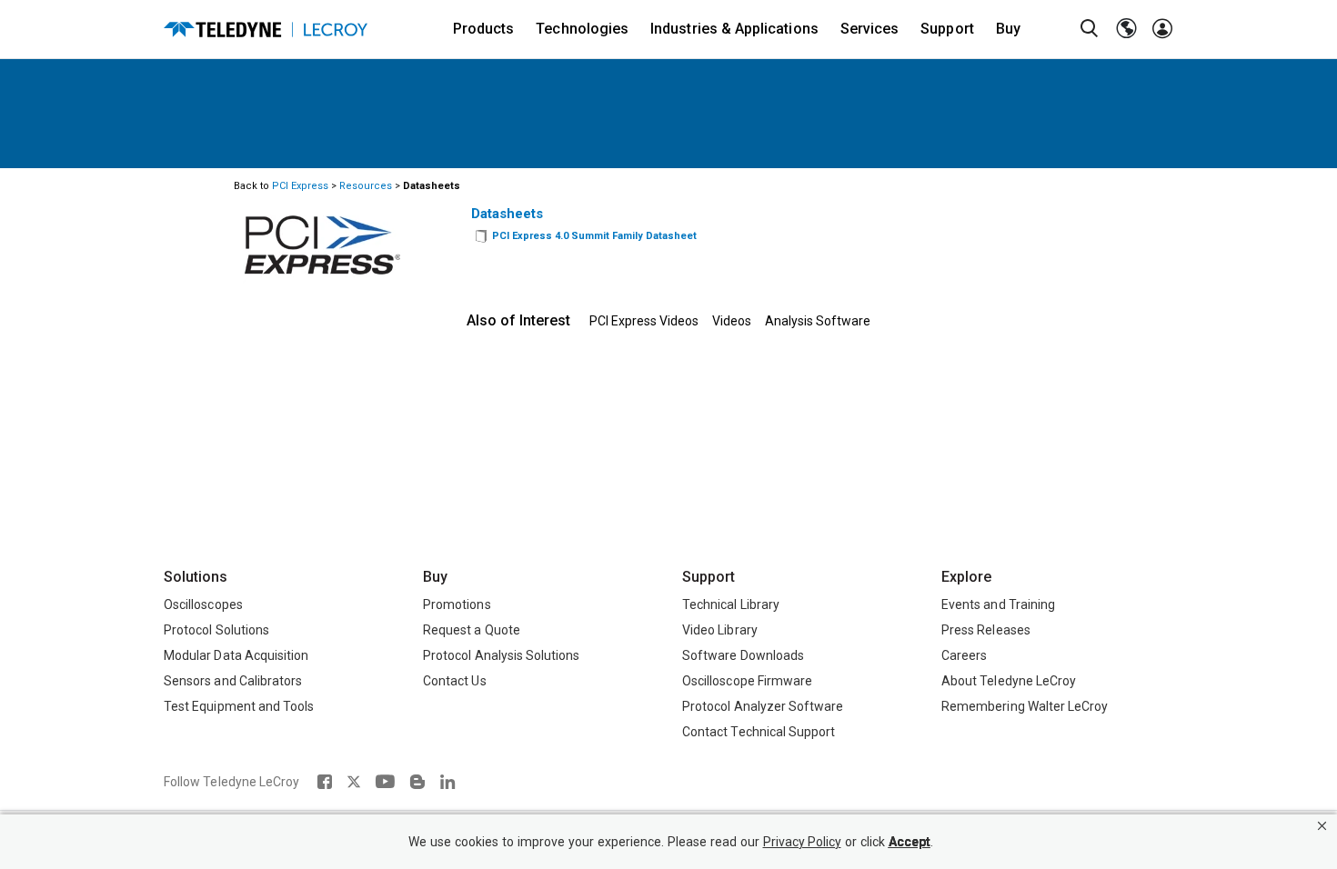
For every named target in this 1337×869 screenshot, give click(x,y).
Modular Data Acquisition (236, 655)
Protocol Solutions (216, 630)
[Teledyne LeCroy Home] (265, 30)
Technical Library (730, 604)
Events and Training (998, 604)
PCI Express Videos (644, 321)
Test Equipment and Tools (239, 706)
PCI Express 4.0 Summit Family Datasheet (594, 236)
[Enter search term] (1090, 29)
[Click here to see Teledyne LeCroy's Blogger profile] (417, 781)
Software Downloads (743, 655)
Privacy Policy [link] (802, 842)
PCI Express (300, 186)
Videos (731, 321)
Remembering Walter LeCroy (1024, 706)
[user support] (1162, 29)
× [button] (1322, 825)
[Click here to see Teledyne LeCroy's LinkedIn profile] (448, 781)
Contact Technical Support (758, 731)
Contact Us (455, 680)
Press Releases (985, 630)
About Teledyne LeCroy (1008, 680)
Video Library (720, 630)
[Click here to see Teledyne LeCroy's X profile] (354, 781)
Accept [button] (909, 842)
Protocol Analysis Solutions (501, 655)
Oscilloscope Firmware (747, 680)
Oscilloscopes (203, 604)
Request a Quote (471, 630)
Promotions (457, 604)
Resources (365, 186)
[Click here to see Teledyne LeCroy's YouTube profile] (385, 781)
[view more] (481, 237)
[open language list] (1126, 29)
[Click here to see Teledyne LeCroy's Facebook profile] (324, 781)
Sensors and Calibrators (233, 680)
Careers (964, 655)
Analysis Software (817, 321)
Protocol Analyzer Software (762, 706)
